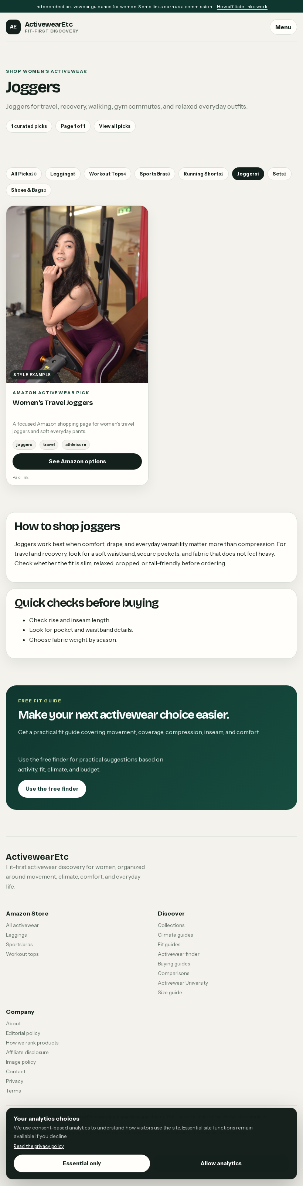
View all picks (114, 126)
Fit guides (169, 944)
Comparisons (173, 973)
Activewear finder (179, 954)
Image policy (21, 1062)
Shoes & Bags (28, 190)
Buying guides (174, 964)
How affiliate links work (242, 6)
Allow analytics (221, 1163)
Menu (283, 27)
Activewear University (183, 983)
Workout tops (22, 954)
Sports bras (19, 944)
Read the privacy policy (39, 1146)
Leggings (62, 174)
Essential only (82, 1163)
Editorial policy (23, 1033)
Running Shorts (204, 174)
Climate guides (175, 935)
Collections (171, 925)
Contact (15, 1071)
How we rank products (32, 1043)
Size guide (170, 992)
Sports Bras (155, 174)
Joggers (248, 174)
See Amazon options (77, 461)
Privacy (14, 1081)
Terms (13, 1091)
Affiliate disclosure (27, 1052)
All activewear (22, 925)
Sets (279, 174)
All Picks (24, 174)
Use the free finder (52, 788)
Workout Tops (107, 174)
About (13, 1023)
